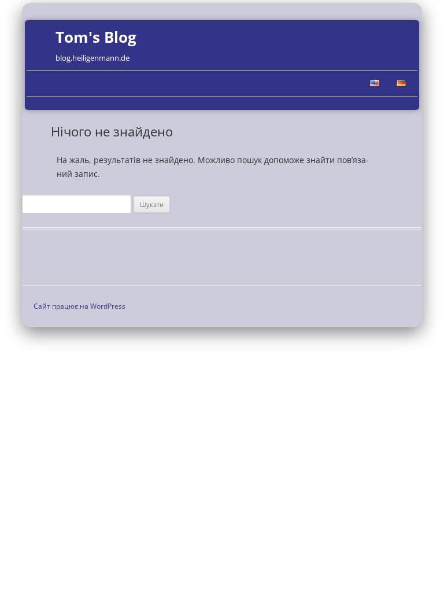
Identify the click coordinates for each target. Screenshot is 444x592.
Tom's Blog (96, 37)
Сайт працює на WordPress (79, 306)
